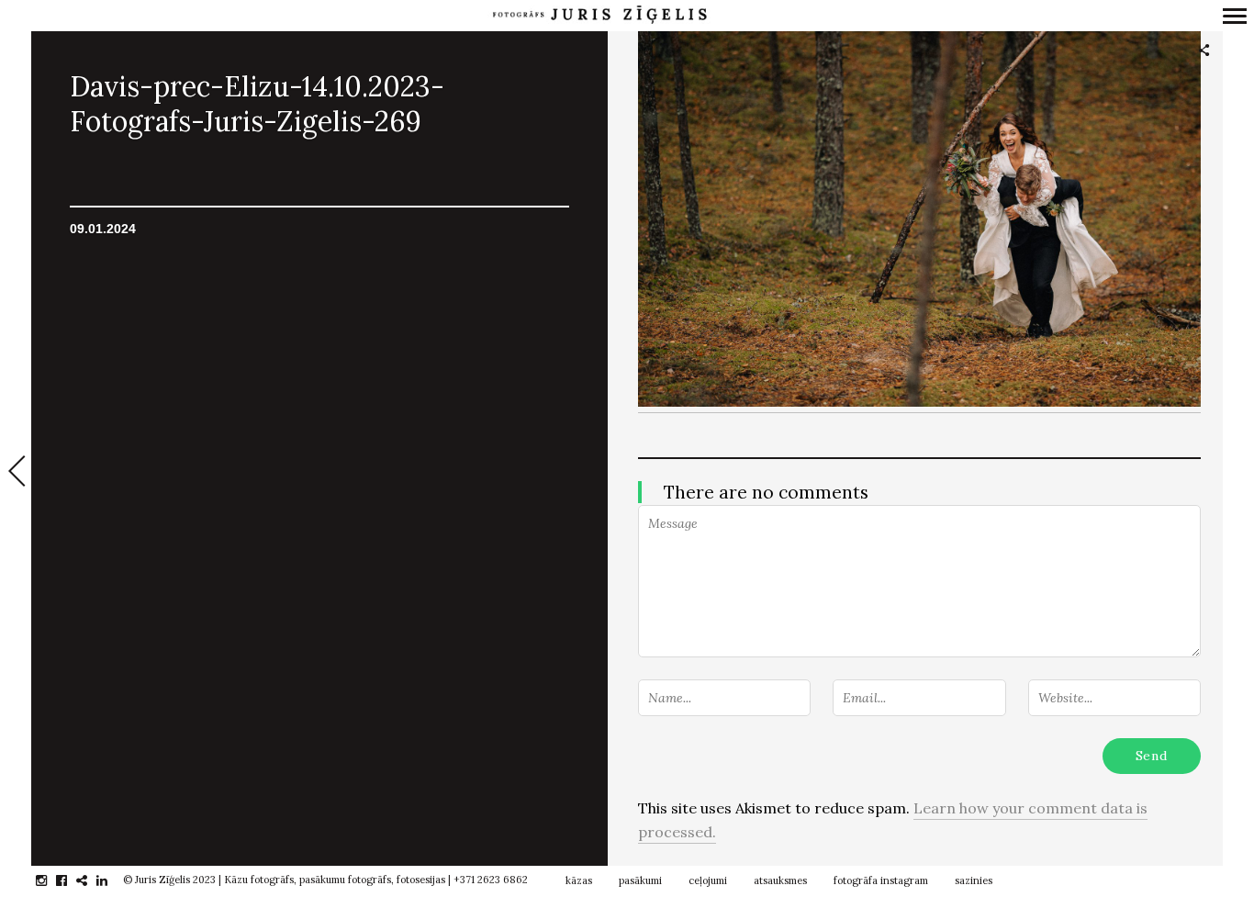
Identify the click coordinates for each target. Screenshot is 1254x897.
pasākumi (640, 880)
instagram (50, 880)
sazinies (973, 880)
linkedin (111, 880)
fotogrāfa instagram (881, 880)
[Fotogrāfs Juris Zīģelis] (599, 15)
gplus (91, 880)
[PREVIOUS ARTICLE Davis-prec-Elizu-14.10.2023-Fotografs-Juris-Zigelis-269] (15, 473)
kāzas (578, 880)
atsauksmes (780, 880)
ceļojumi (708, 880)
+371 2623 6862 (490, 879)
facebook (71, 880)
